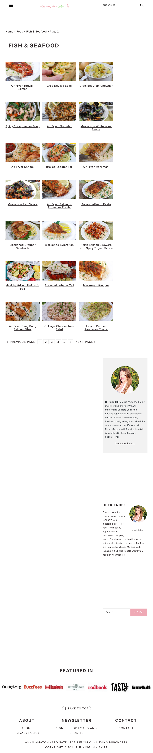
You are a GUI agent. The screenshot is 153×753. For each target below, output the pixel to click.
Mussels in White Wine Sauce (96, 128)
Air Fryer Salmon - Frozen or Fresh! (59, 206)
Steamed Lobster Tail (59, 285)
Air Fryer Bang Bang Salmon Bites (22, 328)
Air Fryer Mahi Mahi (96, 166)
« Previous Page (21, 341)
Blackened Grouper (96, 285)
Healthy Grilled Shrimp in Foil (22, 287)
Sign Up (62, 728)
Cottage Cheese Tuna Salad (59, 328)
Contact (126, 728)
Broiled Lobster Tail (59, 166)
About (27, 728)
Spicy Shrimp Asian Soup (23, 126)
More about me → (125, 443)
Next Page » (86, 341)
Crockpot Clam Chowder (96, 85)
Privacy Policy (26, 733)
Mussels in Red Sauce (23, 204)
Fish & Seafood (36, 31)
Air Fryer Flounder (59, 126)
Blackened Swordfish (59, 244)
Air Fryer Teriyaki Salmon (22, 87)
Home (9, 31)
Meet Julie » (137, 530)
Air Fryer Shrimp (22, 166)
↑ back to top (76, 708)
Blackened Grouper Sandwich (23, 246)
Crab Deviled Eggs (59, 85)
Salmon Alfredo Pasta (96, 204)
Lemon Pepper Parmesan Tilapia (96, 328)
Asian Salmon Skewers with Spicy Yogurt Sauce (96, 246)
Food (20, 31)
